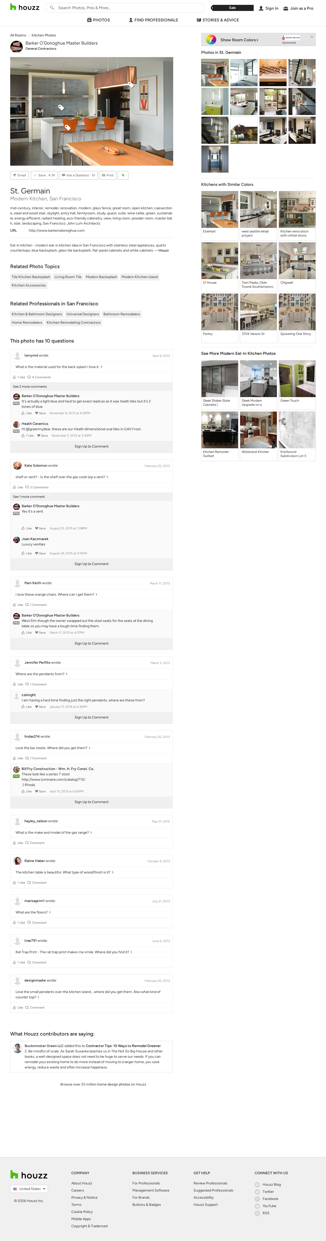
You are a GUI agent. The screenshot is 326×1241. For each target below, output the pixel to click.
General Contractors (40, 48)
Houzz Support (206, 1205)
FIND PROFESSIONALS (156, 20)
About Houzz (81, 1183)
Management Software (150, 1190)
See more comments (30, 386)
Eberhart (209, 231)
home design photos (113, 1084)
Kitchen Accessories (29, 285)
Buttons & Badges (146, 1205)
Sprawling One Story (295, 334)
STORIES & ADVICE (220, 20)
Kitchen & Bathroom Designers (37, 314)
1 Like (21, 377)
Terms (76, 1205)
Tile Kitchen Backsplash (31, 277)
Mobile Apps (81, 1219)
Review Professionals (210, 1183)
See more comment (29, 497)
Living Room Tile (68, 277)
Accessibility (204, 1197)
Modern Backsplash (101, 277)
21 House (209, 282)
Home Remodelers (27, 322)
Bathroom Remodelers (121, 314)
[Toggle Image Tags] (123, 175)
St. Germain (230, 52)
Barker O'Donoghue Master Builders (61, 43)
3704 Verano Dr (253, 334)
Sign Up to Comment (91, 446)
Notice (92, 1197)
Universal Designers (82, 314)
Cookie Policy (82, 1212)
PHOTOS (101, 20)
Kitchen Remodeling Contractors (74, 322)
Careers (77, 1190)
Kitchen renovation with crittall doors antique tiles (294, 233)
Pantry (208, 334)
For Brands (141, 1197)
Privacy (77, 1197)
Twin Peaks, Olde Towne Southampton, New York (258, 285)
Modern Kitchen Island (139, 277)
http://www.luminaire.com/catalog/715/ (53, 779)
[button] (14, 377)
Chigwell (286, 282)
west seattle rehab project (255, 233)
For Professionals (146, 1183)
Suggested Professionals (213, 1190)
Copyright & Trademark (89, 1226)
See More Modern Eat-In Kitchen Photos (238, 353)
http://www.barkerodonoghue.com (57, 230)
